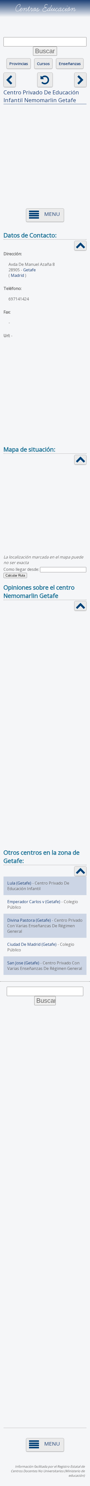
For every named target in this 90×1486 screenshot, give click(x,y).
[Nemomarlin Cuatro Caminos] (10, 80)
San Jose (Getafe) (23, 963)
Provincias (18, 63)
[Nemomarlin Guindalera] (80, 80)
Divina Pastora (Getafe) (29, 920)
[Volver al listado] (45, 80)
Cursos (43, 63)
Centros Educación (45, 9)
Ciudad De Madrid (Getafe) (31, 944)
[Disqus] (45, 679)
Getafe (29, 270)
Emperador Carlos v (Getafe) (33, 901)
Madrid (17, 275)
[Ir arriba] (80, 246)
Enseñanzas (70, 63)
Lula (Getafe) (19, 883)
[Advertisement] (45, 153)
